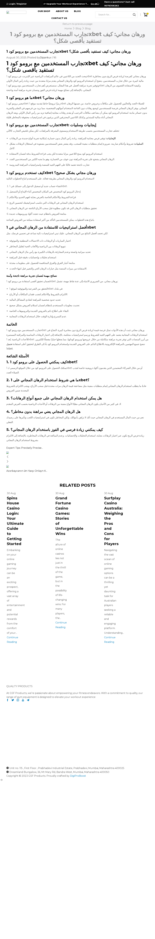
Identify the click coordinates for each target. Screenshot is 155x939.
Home (68, 28)
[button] (12, 676)
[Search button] (134, 15)
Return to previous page (77, 24)
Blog (77, 11)
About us (62, 11)
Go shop (95, 4)
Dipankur (45, 57)
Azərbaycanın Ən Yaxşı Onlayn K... (26, 470)
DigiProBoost (78, 775)
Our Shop (44, 11)
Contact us (59, 18)
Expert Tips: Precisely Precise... (24, 447)
